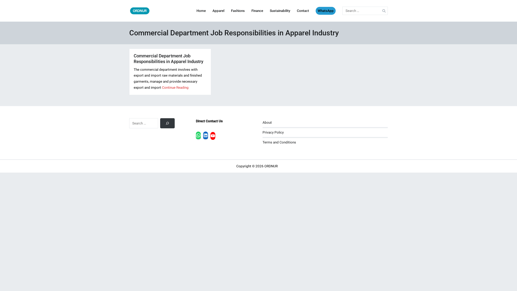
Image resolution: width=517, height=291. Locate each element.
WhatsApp (326, 11)
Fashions (238, 11)
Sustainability (280, 11)
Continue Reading (175, 88)
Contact (303, 11)
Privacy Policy (273, 132)
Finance (257, 11)
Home (201, 11)
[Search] (167, 123)
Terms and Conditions (279, 142)
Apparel (218, 11)
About (267, 122)
